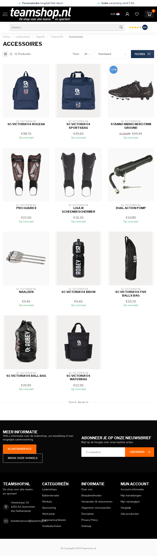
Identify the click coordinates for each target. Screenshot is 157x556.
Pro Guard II (26, 208)
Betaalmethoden (91, 495)
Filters (140, 54)
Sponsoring (49, 508)
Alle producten (130, 514)
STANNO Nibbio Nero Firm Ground (131, 125)
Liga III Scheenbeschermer (78, 209)
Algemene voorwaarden (96, 508)
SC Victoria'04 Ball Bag (26, 376)
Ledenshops (23, 37)
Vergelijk (126, 508)
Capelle (40, 37)
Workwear (48, 514)
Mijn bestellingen (131, 495)
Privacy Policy (89, 520)
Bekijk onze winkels (23, 458)
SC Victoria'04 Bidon (78, 292)
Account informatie (132, 489)
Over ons (86, 489)
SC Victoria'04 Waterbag (78, 377)
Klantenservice (19, 449)
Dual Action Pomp (131, 208)
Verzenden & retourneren (96, 501)
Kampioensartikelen (54, 520)
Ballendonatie (50, 495)
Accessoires (76, 37)
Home (6, 37)
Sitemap (86, 526)
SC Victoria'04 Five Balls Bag (130, 293)
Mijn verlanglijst (130, 501)
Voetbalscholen (51, 526)
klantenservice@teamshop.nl (28, 521)
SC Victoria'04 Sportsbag (78, 125)
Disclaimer (87, 514)
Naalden (26, 292)
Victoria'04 (57, 37)
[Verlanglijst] (137, 14)
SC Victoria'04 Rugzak (26, 124)
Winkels (47, 501)
